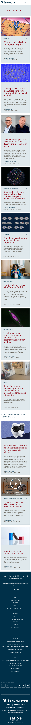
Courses (15, 624)
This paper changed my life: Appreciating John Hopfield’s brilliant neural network (15, 92)
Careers (15, 655)
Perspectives (15, 600)
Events (15, 622)
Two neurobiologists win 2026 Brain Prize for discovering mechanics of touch (15, 143)
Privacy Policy (15, 668)
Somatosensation (8, 135)
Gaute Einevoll (10, 520)
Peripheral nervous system (11, 188)
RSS (15, 657)
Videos (15, 613)
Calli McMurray (10, 58)
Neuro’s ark (7, 38)
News (15, 597)
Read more (15, 589)
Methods (6, 382)
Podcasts (15, 611)
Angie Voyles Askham (11, 255)
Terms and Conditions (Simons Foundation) (15, 660)
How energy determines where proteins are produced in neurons (14, 504)
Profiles (15, 605)
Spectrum (17, 627)
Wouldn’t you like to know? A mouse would (14, 552)
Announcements (15, 652)
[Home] (15, 700)
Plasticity (6, 234)
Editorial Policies (15, 663)
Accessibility (15, 671)
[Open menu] (29, 2)
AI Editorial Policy (15, 666)
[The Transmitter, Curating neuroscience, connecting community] (8, 2)
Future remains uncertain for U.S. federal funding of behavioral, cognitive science (15, 449)
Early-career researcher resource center (15, 646)
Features (15, 603)
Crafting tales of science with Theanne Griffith (14, 286)
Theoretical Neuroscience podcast (13, 498)
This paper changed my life (11, 85)
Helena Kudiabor (10, 161)
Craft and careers (8, 281)
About (15, 636)
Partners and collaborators (15, 641)
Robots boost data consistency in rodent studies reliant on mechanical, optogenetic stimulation (15, 390)
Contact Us (15, 674)
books (15, 619)
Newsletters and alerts (15, 644)
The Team (15, 638)
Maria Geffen (9, 109)
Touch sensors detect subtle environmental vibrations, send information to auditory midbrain (14, 337)
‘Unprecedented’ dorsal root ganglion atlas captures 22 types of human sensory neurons (14, 195)
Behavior (6, 547)
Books (16, 616)
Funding (6, 442)
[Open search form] (25, 2)
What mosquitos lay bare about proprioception (15, 43)
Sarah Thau (8, 566)
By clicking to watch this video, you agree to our (15, 493)
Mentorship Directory (15, 649)
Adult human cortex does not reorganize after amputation (15, 240)
